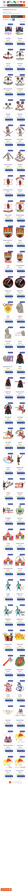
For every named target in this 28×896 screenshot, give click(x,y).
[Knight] (20, 358)
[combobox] (14, 5)
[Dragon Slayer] (20, 661)
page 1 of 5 (20, 19)
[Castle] (8, 535)
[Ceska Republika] (20, 257)
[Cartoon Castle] (8, 636)
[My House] (20, 30)
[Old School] (20, 106)
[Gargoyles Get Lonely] (8, 358)
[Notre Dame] (8, 333)
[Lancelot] (20, 434)
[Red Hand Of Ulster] (8, 182)
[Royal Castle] (20, 636)
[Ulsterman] (20, 182)
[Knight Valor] (8, 384)
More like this (9, 45)
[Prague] (20, 232)
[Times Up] (8, 55)
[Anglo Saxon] (20, 485)
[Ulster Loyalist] (8, 207)
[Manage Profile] (18, 2)
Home (4, 12)
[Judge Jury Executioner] (8, 81)
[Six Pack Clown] (20, 762)
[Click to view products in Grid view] (14, 20)
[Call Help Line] (11, 2)
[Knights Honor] (20, 586)
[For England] (8, 510)
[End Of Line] (20, 55)
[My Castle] (20, 560)
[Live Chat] (14, 2)
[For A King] (8, 30)
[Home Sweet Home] (8, 560)
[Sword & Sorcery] (8, 156)
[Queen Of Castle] (20, 535)
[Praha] (8, 257)
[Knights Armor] (8, 131)
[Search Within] (23, 16)
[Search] (23, 5)
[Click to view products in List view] (11, 20)
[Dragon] (8, 687)
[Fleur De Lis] (20, 510)
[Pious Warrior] (8, 409)
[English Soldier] (20, 459)
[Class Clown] (20, 737)
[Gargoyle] (20, 308)
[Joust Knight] (20, 409)
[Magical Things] (20, 712)
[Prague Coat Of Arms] (8, 232)
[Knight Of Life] (20, 611)
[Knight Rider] (8, 611)
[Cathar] (8, 308)
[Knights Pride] (20, 283)
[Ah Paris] (20, 333)
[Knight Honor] (8, 283)
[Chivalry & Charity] (20, 384)
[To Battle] (8, 485)
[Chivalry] (8, 459)
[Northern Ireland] (20, 207)
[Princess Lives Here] (8, 737)
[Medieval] (8, 106)
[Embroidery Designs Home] (8, 2)
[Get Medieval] (20, 81)
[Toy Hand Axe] (8, 661)
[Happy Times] (8, 762)
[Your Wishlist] (21, 2)
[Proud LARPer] (20, 131)
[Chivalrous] (20, 156)
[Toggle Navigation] (4, 2)
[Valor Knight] (8, 434)
